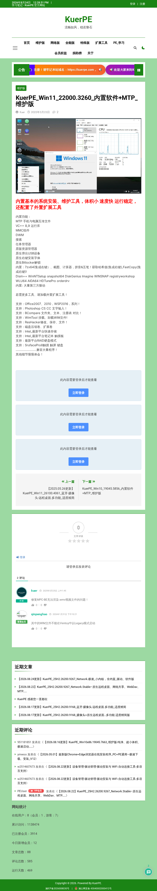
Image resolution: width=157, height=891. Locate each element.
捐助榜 (77, 53)
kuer (22, 112)
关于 (90, 53)
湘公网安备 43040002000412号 (95, 888)
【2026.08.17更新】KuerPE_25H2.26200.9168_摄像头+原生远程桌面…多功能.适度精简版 (73, 715)
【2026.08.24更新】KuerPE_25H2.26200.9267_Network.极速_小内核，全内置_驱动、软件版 (75, 679)
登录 (132, 3)
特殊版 (85, 43)
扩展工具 (101, 43)
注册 (142, 3)
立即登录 (78, 393)
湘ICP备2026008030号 (57, 888)
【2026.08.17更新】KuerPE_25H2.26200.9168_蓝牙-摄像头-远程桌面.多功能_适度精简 (71, 707)
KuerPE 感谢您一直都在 (32, 699)
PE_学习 (118, 43)
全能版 (70, 43)
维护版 (40, 43)
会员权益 (61, 53)
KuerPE (78, 19)
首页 (27, 43)
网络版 (55, 43)
